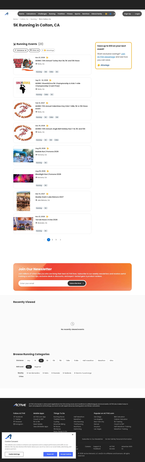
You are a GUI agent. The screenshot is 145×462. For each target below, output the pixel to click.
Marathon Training (121, 429)
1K (35, 360)
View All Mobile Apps (40, 426)
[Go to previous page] (44, 239)
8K (47, 360)
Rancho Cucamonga (84, 373)
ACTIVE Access (112, 447)
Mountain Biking (59, 424)
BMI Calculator (119, 417)
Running (52, 14)
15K (60, 360)
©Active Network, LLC (88, 453)
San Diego (97, 417)
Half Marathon (79, 417)
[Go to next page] (60, 239)
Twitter (18, 419)
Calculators (31, 14)
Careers (88, 446)
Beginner (38, 367)
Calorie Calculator (120, 419)
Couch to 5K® (38, 419)
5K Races (57, 426)
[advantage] (106, 14)
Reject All (50, 454)
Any (28, 360)
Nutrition (85, 14)
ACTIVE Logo (17, 404)
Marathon (101, 360)
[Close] (72, 434)
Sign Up (127, 14)
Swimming (78, 429)
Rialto (46, 373)
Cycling (56, 422)
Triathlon (61, 14)
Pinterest (18, 422)
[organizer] (110, 14)
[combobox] (20, 50)
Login (137, 14)
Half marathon (88, 360)
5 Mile (76, 360)
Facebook (19, 417)
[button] (34, 50)
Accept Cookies (66, 454)
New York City (99, 422)
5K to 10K (36, 422)
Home (15, 19)
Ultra (111, 360)
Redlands (68, 373)
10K (54, 360)
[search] (115, 14)
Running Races (59, 417)
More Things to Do (60, 431)
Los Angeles (98, 419)
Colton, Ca (24, 19)
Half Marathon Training (122, 426)
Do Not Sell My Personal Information (118, 439)
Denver (96, 424)
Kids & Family (97, 14)
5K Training (118, 422)
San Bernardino (34, 373)
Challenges (42, 14)
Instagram (19, 424)
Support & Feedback (97, 447)
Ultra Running (79, 422)
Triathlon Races (59, 419)
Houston (97, 426)
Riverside (56, 373)
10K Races (57, 429)
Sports (77, 14)
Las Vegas (97, 429)
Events (21, 14)
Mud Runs (77, 426)
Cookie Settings (14, 454)
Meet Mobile (37, 424)
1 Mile (68, 360)
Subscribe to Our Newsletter (92, 439)
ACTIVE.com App (39, 417)
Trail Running (78, 424)
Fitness (70, 14)
